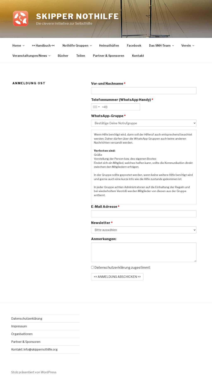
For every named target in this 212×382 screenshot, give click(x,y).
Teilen (80, 55)
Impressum (19, 326)
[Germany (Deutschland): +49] (96, 107)
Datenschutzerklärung (26, 318)
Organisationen (22, 334)
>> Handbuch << (43, 45)
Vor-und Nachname (108, 84)
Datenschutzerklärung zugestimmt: (122, 268)
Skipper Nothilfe (77, 16)
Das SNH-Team (160, 45)
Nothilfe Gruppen (75, 45)
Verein (186, 45)
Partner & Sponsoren (108, 55)
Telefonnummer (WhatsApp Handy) (122, 100)
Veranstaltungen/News (29, 55)
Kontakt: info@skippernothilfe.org (34, 349)
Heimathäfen (109, 45)
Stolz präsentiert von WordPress (34, 372)
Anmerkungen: (103, 239)
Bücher (63, 55)
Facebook (134, 45)
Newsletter (102, 223)
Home (16, 45)
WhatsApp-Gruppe (108, 116)
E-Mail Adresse (105, 207)
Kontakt (138, 55)
